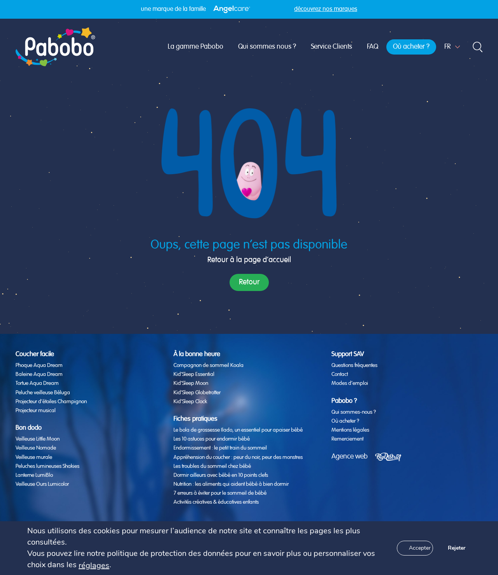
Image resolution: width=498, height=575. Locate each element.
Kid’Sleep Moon (191, 383)
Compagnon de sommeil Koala (209, 365)
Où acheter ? (411, 46)
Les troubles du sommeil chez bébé (212, 466)
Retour (249, 282)
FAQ (372, 46)
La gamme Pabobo (195, 46)
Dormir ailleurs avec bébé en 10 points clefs (221, 475)
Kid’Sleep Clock (190, 401)
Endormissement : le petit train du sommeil (220, 448)
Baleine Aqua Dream (39, 374)
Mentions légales (350, 430)
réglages (94, 565)
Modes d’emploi (349, 383)
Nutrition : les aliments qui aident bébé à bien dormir (231, 484)
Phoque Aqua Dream (39, 365)
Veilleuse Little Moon (38, 439)
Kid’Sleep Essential (194, 374)
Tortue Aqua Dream (37, 383)
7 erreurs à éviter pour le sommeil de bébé (220, 493)
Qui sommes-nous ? (353, 412)
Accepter (420, 548)
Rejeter (456, 548)
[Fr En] (452, 46)
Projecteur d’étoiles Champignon (51, 401)
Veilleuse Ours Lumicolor (42, 484)
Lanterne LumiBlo (34, 475)
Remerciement (347, 439)
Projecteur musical (36, 410)
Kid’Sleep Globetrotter (197, 392)
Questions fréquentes (354, 365)
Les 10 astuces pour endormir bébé (212, 439)
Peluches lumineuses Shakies (47, 466)
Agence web (349, 456)
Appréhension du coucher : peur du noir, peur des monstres (238, 457)
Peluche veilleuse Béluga (43, 392)
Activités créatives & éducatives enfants (216, 502)
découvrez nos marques (325, 9)
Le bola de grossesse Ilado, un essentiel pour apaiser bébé (238, 430)
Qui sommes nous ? (267, 46)
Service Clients (331, 46)
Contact (339, 374)
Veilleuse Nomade (36, 448)
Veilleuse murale (34, 457)
